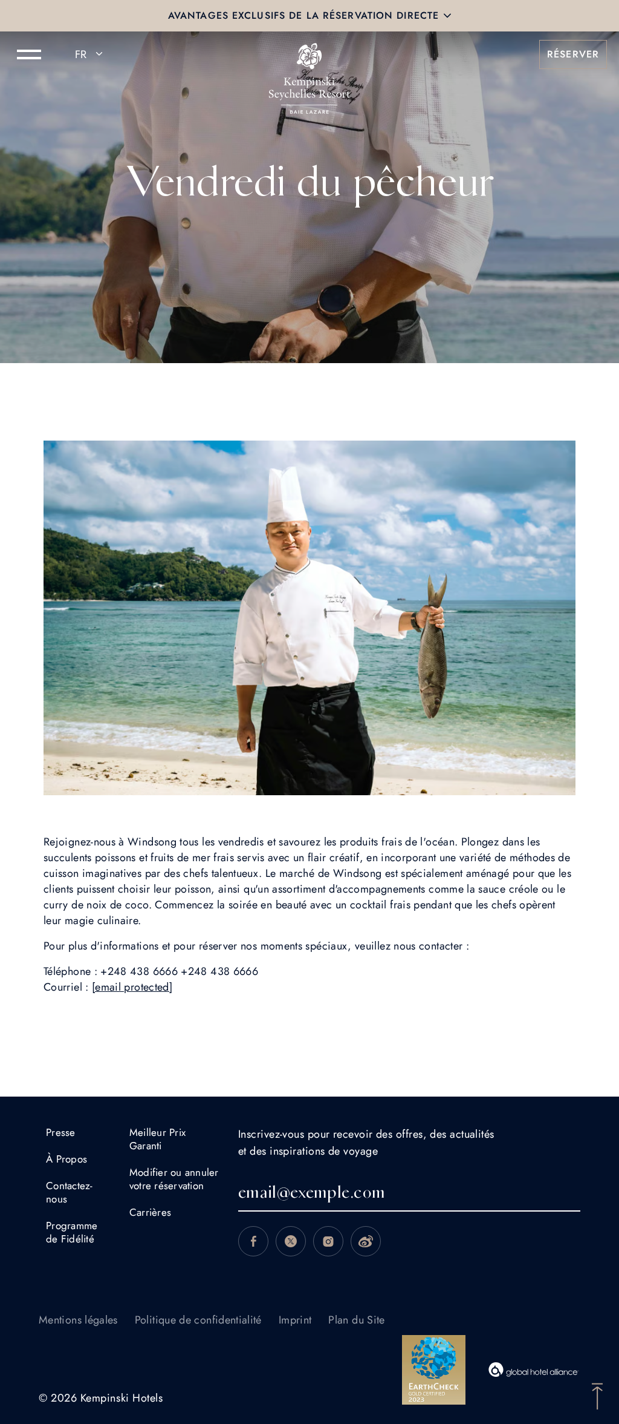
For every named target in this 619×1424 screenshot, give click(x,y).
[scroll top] (597, 1394)
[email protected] (132, 987)
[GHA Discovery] (533, 1369)
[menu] (29, 54)
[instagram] (328, 1241)
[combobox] (90, 54)
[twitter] (291, 1241)
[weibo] (366, 1241)
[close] (447, 15)
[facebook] (253, 1241)
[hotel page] (309, 54)
